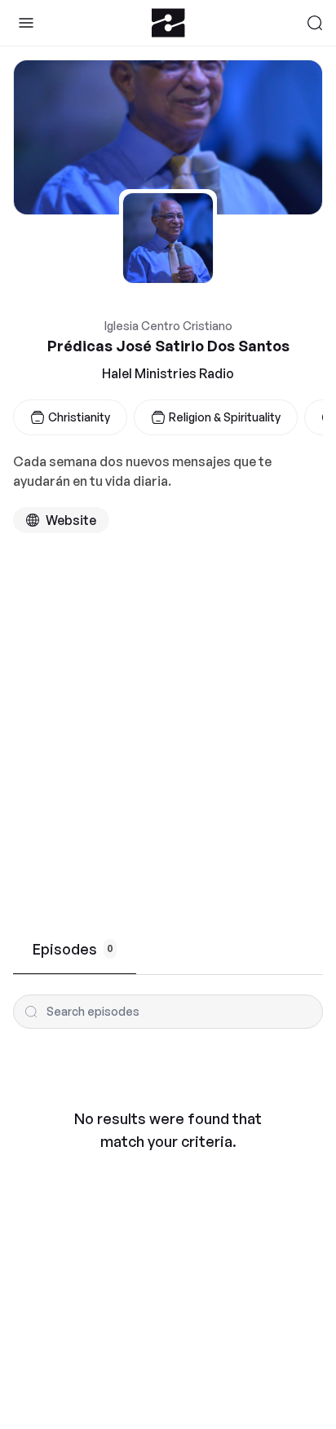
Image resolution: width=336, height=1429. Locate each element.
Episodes (73, 949)
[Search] (314, 22)
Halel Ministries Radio (168, 373)
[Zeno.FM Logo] (168, 22)
